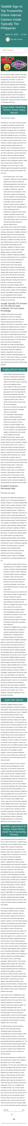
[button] (25, 50)
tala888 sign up (11, 1085)
